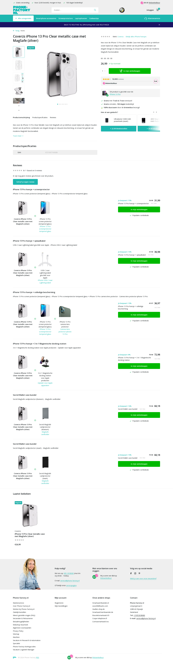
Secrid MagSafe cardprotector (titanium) (45, 427)
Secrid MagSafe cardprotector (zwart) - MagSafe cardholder (35, 448)
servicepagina (71, 585)
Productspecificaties (40, 117)
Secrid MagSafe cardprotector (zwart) (45, 475)
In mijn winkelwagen (131, 71)
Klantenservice (154, 18)
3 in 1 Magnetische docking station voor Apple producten (45, 377)
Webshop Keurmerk (20, 625)
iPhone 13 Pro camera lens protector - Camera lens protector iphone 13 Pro (119, 296)
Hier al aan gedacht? (109, 112)
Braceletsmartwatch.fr (100, 615)
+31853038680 (139, 615)
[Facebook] (131, 573)
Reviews (53, 117)
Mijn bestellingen (61, 606)
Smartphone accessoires (46, 18)
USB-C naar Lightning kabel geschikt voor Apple (45, 274)
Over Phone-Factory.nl (21, 606)
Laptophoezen (81, 18)
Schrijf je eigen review (25, 182)
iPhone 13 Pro (115, 94)
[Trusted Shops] (122, 10)
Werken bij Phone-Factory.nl (23, 609)
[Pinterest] (139, 573)
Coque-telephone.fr (99, 618)
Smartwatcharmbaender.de (102, 612)
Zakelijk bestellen (19, 612)
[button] (57, 104)
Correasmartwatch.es (100, 621)
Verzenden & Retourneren (23, 618)
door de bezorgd (120, 107)
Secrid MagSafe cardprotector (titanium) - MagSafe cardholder (36, 399)
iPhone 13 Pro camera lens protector (65, 324)
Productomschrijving (21, 117)
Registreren (59, 603)
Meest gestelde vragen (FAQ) (24, 615)
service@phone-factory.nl (70, 580)
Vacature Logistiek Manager (23, 650)
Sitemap (16, 634)
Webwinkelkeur (154, 3)
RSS (37, 657)
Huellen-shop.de (98, 609)
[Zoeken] (95, 10)
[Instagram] (135, 573)
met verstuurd (118, 100)
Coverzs (120, 36)
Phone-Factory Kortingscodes (24, 646)
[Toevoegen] (41, 544)
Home (23, 31)
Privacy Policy (18, 631)
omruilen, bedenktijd (119, 104)
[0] (157, 10)
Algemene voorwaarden (22, 628)
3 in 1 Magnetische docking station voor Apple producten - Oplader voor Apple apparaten (47, 348)
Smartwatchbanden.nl (100, 603)
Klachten (16, 637)
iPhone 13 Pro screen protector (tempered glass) (45, 221)
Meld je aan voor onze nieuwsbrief (143, 578)
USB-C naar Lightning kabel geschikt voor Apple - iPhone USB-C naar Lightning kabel (45, 245)
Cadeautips (94, 18)
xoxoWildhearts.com (100, 606)
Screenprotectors (65, 18)
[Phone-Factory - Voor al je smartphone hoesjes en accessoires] (22, 10)
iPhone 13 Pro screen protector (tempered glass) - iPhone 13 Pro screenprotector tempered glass (50, 193)
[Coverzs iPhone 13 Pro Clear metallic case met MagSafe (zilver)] (30, 515)
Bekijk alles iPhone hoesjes (136, 36)
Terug (17, 31)
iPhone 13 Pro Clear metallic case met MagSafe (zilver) (30, 535)
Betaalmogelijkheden (21, 621)
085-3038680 (69, 573)
